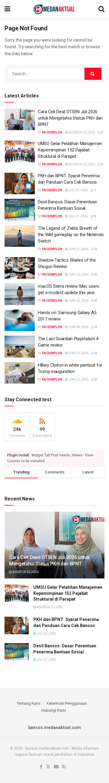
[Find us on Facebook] (41, 767)
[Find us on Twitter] (48, 767)
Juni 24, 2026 (78, 327)
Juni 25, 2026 (78, 300)
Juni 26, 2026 (78, 274)
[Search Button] (101, 9)
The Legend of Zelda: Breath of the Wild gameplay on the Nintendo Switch (71, 234)
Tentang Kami (28, 703)
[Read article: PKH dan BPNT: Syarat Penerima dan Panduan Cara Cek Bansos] (20, 184)
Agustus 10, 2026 (81, 132)
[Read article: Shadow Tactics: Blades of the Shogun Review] (20, 268)
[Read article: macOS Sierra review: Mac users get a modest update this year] (20, 294)
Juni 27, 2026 (78, 249)
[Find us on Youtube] (56, 767)
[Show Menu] (7, 9)
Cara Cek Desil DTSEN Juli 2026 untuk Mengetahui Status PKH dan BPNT (70, 118)
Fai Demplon (52, 132)
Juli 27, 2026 (78, 190)
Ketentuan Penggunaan (67, 703)
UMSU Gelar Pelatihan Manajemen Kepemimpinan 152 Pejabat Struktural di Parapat (70, 150)
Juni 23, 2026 (78, 353)
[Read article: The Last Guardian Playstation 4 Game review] (20, 347)
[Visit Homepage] (54, 9)
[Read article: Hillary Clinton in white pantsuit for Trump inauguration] (20, 373)
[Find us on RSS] (64, 767)
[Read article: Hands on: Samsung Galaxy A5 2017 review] (20, 320)
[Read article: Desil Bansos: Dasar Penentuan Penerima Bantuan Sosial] (20, 210)
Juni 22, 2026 (78, 379)
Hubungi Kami (53, 710)
